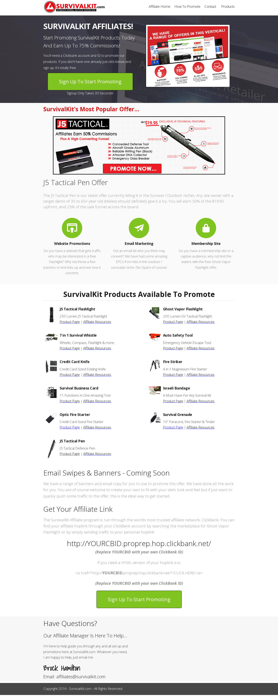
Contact (210, 6)
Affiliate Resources (97, 321)
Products (228, 6)
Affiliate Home (159, 6)
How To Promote (187, 6)
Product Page (70, 321)
